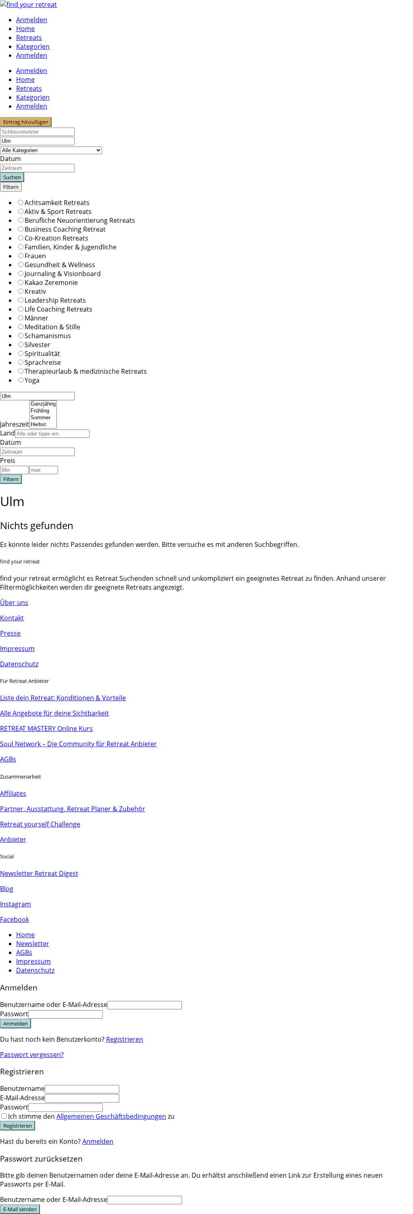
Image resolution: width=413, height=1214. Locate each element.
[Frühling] (43, 411)
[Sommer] (43, 417)
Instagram (15, 904)
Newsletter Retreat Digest (39, 873)
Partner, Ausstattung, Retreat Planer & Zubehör (72, 808)
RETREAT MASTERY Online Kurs (46, 728)
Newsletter (32, 943)
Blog (6, 888)
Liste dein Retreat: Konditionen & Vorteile (63, 697)
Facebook (14, 919)
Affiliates (13, 793)
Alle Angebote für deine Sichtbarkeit (54, 713)
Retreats (29, 37)
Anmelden (97, 1141)
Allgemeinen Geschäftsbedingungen (111, 1116)
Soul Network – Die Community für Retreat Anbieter (78, 743)
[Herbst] (43, 424)
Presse (10, 633)
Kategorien (33, 46)
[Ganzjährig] (43, 404)
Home (25, 28)
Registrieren (124, 1039)
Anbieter (13, 839)
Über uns (14, 602)
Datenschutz (19, 663)
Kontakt (12, 617)
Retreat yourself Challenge (40, 824)
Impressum (17, 648)
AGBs (8, 759)
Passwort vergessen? (32, 1054)
